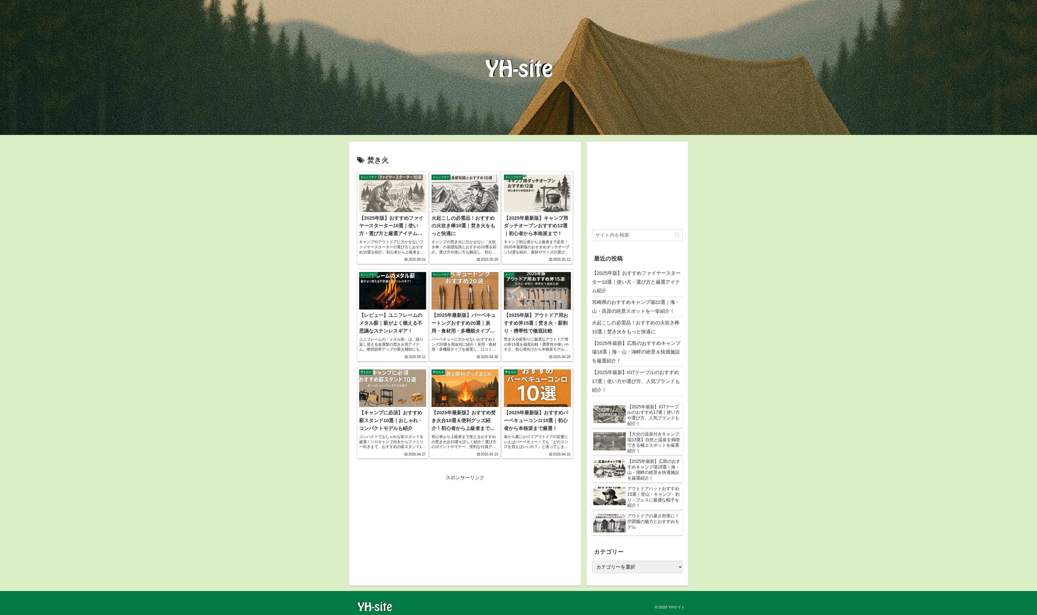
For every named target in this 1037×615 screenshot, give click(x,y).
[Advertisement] (465, 520)
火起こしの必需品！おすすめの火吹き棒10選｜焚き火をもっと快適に (635, 327)
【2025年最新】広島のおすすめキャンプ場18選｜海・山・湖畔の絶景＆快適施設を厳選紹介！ (636, 352)
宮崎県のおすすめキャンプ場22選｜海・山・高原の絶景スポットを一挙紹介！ (636, 307)
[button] (677, 235)
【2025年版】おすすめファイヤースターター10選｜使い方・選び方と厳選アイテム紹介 (636, 281)
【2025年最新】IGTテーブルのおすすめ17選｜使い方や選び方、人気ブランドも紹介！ (636, 381)
